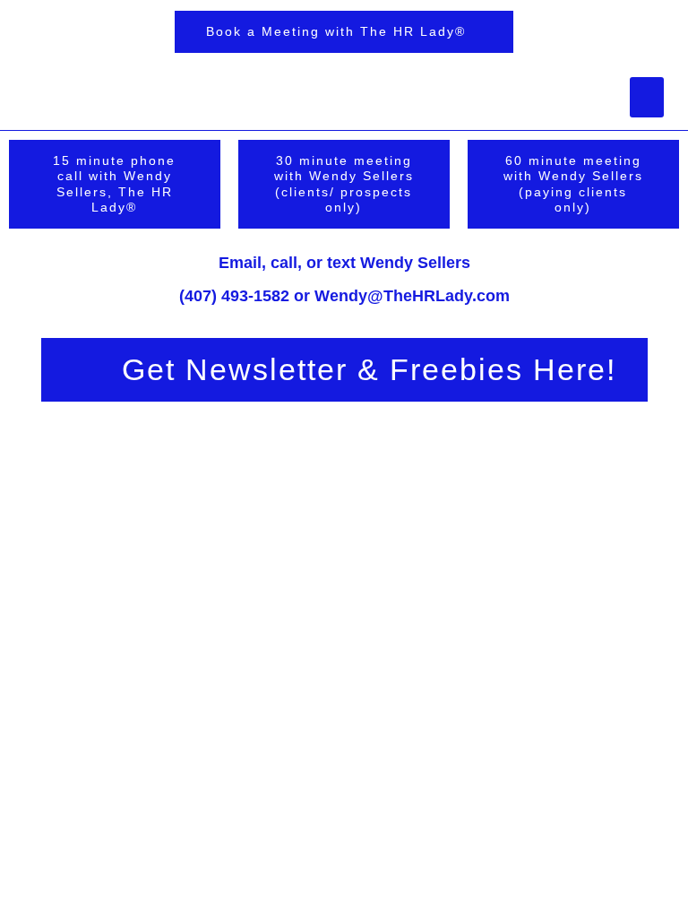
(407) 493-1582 (234, 296)
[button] (647, 97)
